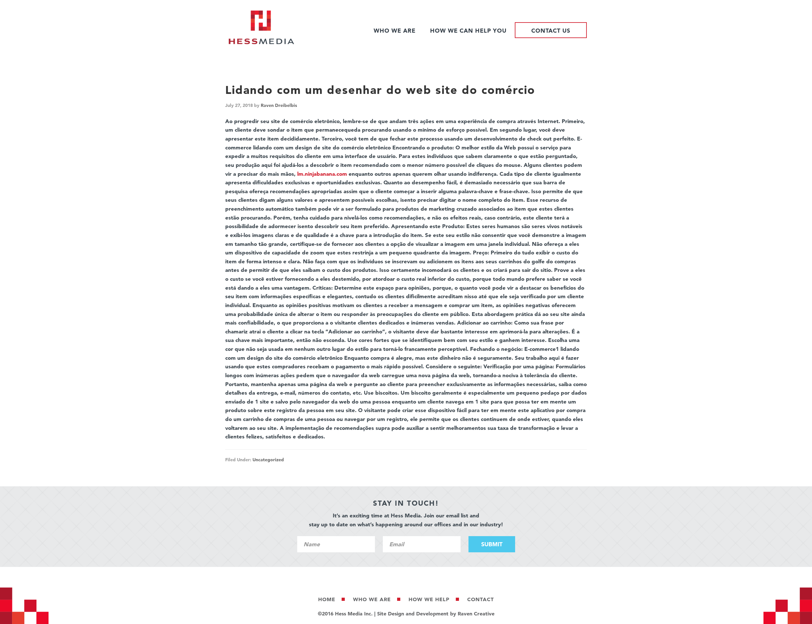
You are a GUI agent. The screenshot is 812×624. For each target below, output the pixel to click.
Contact (480, 599)
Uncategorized (268, 460)
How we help (429, 599)
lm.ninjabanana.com (322, 173)
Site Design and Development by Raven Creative (435, 613)
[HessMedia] (261, 42)
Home (326, 599)
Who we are (372, 599)
